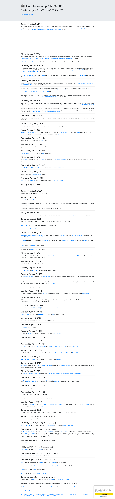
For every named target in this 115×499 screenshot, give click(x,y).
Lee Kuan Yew (28, 236)
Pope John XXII (24, 449)
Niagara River (85, 404)
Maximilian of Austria (67, 425)
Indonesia (23, 245)
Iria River (60, 479)
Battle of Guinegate (25, 425)
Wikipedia (27, 490)
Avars (35, 465)
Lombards (53, 462)
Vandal (36, 486)
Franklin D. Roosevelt (31, 381)
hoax (76, 398)
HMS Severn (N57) (36, 308)
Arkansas (32, 249)
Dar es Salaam (64, 132)
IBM (21, 293)
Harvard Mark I (85, 293)
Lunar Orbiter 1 (24, 225)
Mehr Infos (99, 491)
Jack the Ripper (58, 333)
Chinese (32, 431)
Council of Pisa (24, 443)
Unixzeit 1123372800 (26, 495)
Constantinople (61, 465)
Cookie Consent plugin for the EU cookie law (103, 496)
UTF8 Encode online (70, 494)
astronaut (60, 167)
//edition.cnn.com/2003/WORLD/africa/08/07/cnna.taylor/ (45, 111)
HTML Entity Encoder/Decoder (55, 494)
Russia (48, 75)
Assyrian (40, 314)
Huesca (42, 140)
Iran (43, 153)
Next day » (31, 14)
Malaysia (45, 240)
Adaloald (41, 462)
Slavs (38, 465)
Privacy (31, 494)
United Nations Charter (28, 276)
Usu (29, 187)
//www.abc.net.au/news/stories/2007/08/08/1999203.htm (44, 96)
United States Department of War (31, 373)
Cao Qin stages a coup (48, 431)
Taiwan (34, 62)
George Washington (25, 380)
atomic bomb (65, 281)
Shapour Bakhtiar (25, 153)
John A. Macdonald (53, 346)
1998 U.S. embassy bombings (28, 132)
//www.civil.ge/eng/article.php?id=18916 (74, 70)
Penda (22, 469)
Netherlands (51, 425)
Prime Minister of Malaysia (38, 235)
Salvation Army (26, 340)
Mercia (34, 469)
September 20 (24, 346)
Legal (25, 494)
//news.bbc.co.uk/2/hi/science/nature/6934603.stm (36, 91)
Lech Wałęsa (32, 180)
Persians (45, 465)
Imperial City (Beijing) (30, 433)
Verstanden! (104, 494)
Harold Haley (24, 215)
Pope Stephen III (25, 455)
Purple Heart (57, 381)
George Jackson (76, 215)
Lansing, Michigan (34, 228)
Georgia (43, 75)
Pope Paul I (37, 455)
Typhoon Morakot (25, 62)
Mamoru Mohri (30, 167)
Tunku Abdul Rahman (26, 235)
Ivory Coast (35, 270)
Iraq (44, 314)
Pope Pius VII (24, 365)
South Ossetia (82, 75)
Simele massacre (25, 314)
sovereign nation (65, 240)
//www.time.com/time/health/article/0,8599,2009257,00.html (46, 29)
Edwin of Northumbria (41, 473)
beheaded (51, 479)
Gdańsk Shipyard (58, 180)
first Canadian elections (40, 346)
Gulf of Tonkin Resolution (54, 255)
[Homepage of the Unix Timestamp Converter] (23, 6)
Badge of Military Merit (50, 380)
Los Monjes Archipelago (61, 159)
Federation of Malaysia (77, 235)
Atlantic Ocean (51, 283)
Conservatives (62, 346)
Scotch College (76, 352)
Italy (56, 486)
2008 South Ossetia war (29, 75)
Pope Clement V (38, 449)
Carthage (74, 486)
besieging (54, 465)
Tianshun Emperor (64, 431)
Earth (33, 199)
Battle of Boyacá (25, 359)
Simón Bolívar (33, 359)
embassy (68, 486)
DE (21, 494)
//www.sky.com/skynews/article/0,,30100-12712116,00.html (79, 104)
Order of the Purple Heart (66, 380)
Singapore (63, 235)
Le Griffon (31, 404)
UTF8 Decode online (83, 494)
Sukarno (33, 245)
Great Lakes (40, 406)
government (75, 346)
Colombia (25, 159)
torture (34, 479)
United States (46, 276)
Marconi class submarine (55, 308)
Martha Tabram (31, 333)
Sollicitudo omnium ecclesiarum (44, 365)
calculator (45, 293)
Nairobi (78, 132)
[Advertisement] (57, 41)
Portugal (25, 327)
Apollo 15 (23, 199)
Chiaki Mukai (39, 167)
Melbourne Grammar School (62, 352)
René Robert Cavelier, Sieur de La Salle (53, 404)
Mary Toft (31, 398)
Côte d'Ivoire (26, 270)
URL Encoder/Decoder (40, 494)
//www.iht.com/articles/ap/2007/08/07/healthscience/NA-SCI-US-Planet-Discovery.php (68, 90)
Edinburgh (23, 473)
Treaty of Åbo (38, 388)
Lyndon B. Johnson (76, 255)
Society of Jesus (65, 365)
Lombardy (66, 479)
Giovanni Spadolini (36, 174)
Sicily (51, 486)
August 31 (23, 180)
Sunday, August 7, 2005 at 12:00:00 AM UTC (44, 495)
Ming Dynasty (26, 431)
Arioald (22, 462)
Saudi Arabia (61, 134)
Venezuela (42, 159)
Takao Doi (23, 167)
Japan (53, 167)
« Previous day (24, 14)
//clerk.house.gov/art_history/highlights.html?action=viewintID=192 (64, 373)
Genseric (25, 486)
